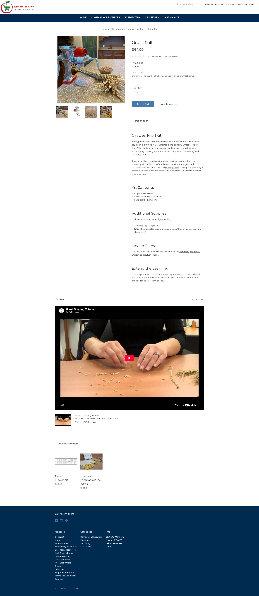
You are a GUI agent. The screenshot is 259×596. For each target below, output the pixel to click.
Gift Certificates (214, 4)
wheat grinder (172, 167)
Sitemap (59, 579)
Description (142, 120)
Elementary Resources (66, 546)
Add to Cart (66, 464)
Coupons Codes (62, 556)
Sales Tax (59, 569)
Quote (58, 566)
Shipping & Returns (65, 572)
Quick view (66, 458)
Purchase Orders (63, 562)
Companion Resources (105, 17)
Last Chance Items (64, 553)
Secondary (152, 17)
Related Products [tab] (68, 443)
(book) (146, 225)
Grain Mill (153, 29)
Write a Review (171, 56)
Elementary (132, 17)
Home (83, 17)
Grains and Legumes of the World (90, 479)
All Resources (61, 543)
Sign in (230, 4)
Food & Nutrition (135, 29)
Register (242, 4)
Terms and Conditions (65, 575)
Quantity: (137, 88)
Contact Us (60, 537)
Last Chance (172, 17)
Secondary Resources (65, 550)
